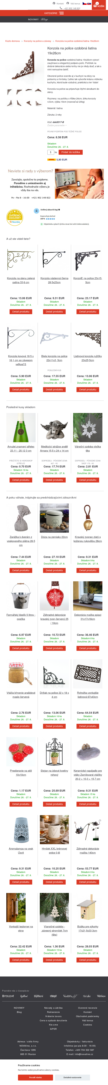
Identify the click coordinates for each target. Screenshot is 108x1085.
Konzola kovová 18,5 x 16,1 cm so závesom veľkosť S (21, 360)
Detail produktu (20, 311)
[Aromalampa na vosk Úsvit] (21, 844)
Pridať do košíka (70, 152)
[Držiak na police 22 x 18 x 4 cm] (54, 689)
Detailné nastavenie (72, 1077)
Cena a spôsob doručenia (53, 1020)
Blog (19, 1011)
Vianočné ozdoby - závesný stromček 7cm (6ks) (54, 930)
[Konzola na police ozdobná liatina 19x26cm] (24, 83)
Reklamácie (53, 1011)
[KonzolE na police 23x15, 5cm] (87, 274)
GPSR (53, 1028)
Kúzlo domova (12, 41)
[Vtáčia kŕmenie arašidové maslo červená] (21, 689)
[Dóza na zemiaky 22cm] (54, 533)
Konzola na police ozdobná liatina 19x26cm (77, 41)
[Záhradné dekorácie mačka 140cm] (87, 844)
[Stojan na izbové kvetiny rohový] (54, 766)
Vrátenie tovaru (53, 1016)
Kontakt (60, 3)
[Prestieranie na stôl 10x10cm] (21, 766)
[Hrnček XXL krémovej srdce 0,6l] (54, 844)
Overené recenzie (87, 1007)
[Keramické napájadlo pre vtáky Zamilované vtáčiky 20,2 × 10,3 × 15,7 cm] (87, 766)
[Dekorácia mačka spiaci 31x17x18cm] (87, 611)
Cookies (87, 1024)
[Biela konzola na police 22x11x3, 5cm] (54, 352)
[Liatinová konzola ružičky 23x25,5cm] (87, 352)
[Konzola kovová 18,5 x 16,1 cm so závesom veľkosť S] (21, 352)
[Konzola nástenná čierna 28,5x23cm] (54, 274)
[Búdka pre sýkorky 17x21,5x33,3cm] (87, 922)
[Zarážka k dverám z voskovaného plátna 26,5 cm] (21, 533)
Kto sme (53, 1024)
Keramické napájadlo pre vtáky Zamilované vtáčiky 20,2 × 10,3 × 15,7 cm (88, 775)
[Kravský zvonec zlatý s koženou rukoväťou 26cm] (87, 533)
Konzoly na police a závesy (37, 41)
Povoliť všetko (35, 1077)
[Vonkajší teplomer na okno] (21, 922)
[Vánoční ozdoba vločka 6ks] (87, 442)
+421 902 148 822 (72, 8)
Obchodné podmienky (87, 1016)
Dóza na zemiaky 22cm (54, 537)
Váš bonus (75, 3)
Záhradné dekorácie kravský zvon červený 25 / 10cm (54, 619)
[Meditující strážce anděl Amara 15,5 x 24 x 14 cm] (54, 442)
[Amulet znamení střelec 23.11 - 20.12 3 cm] (21, 442)
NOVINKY (19, 1007)
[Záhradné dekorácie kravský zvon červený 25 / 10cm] (54, 611)
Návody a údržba (53, 1007)
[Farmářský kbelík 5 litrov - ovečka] (21, 611)
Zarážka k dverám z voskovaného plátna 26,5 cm (21, 541)
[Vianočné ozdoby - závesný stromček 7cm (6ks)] (54, 922)
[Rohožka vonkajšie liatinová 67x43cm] (87, 689)
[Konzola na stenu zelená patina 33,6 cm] (21, 274)
